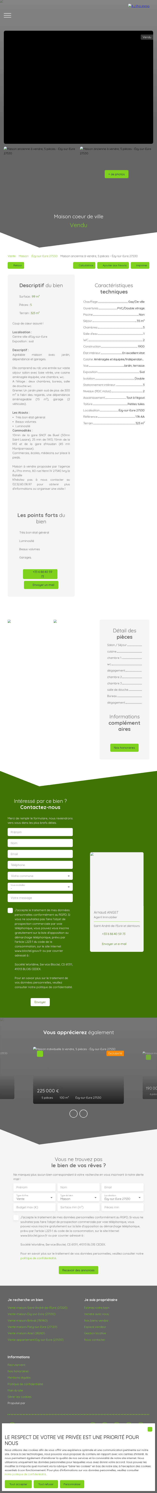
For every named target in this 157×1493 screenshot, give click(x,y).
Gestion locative (95, 1333)
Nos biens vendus (96, 1320)
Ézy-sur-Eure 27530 (44, 256)
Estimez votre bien (96, 1307)
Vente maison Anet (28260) (26, 1333)
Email (14, 854)
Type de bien (66, 1195)
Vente (12, 256)
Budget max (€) (27, 1207)
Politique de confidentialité (25, 1384)
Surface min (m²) (72, 1207)
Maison (24, 256)
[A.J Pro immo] (140, 15)
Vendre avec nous (96, 1314)
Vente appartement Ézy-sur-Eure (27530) (36, 1340)
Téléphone (18, 865)
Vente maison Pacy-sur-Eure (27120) (32, 1327)
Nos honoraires (18, 1371)
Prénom (16, 832)
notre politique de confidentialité (25, 1474)
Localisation (110, 1195)
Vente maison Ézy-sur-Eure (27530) (32, 1314)
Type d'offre (22, 1195)
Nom (14, 843)
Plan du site (15, 1390)
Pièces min (112, 1207)
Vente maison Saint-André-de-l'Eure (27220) (37, 1307)
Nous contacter (94, 1340)
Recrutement (16, 1365)
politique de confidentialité (54, 987)
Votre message (21, 898)
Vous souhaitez (18, 885)
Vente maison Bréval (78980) (28, 1320)
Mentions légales (19, 1377)
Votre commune (22, 876)
